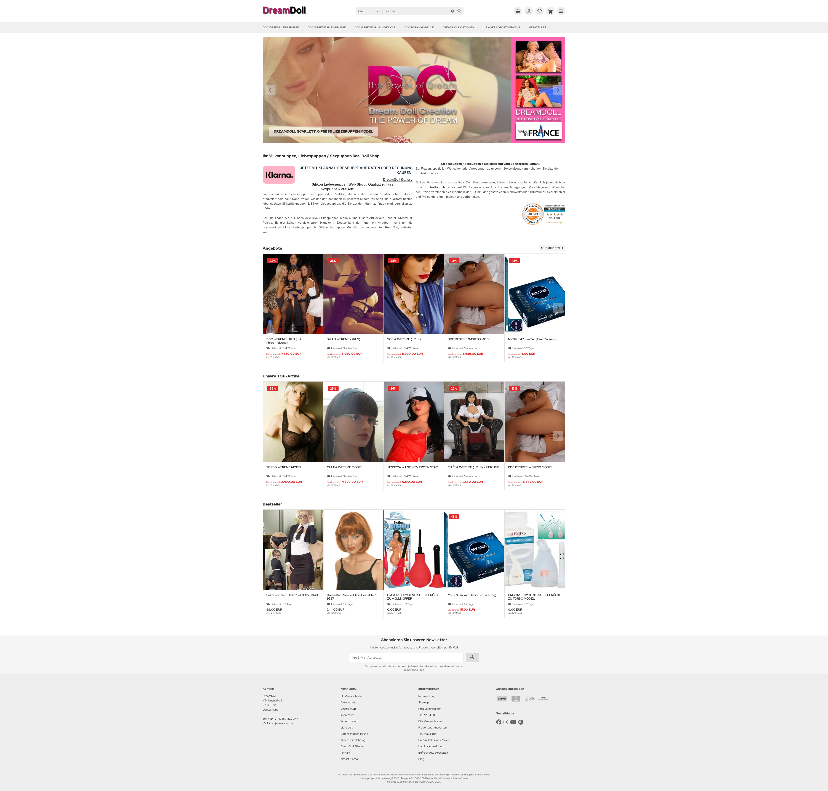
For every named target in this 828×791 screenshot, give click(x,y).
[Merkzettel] (539, 11)
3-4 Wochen (290, 348)
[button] (369, 11)
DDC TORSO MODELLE (419, 27)
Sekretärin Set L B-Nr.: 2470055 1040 (292, 595)
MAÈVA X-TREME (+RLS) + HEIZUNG (473, 467)
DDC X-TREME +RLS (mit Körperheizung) (283, 340)
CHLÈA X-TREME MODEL (345, 467)
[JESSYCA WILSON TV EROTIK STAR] (414, 422)
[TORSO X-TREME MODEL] (293, 422)
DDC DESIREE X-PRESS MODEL (470, 339)
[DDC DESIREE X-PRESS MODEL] (474, 294)
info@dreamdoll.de (281, 723)
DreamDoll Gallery (397, 179)
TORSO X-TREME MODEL (284, 467)
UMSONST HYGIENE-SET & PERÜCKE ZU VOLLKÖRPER (413, 596)
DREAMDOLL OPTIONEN (458, 27)
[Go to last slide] (270, 90)
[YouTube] (513, 722)
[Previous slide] (270, 308)
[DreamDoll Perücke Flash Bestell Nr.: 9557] (353, 550)
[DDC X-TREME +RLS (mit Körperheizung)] (293, 294)
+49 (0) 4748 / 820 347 (283, 718)
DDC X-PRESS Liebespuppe (281, 27)
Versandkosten (381, 774)
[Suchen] (459, 11)
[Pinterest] (520, 722)
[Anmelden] (528, 11)
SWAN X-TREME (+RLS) (343, 339)
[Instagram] (506, 722)
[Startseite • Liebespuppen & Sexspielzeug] (284, 16)
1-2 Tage (529, 348)
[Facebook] (498, 722)
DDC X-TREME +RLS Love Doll (375, 27)
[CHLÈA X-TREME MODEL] (353, 422)
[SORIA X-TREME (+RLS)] (414, 294)
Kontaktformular (436, 187)
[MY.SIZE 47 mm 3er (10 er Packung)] (535, 294)
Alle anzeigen (550, 248)
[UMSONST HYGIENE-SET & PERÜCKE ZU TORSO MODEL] (535, 550)
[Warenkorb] (550, 11)
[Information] (452, 11)
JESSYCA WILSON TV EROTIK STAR (412, 467)
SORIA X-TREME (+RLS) (404, 339)
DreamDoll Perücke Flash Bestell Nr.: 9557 (351, 596)
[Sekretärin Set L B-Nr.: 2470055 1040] (293, 550)
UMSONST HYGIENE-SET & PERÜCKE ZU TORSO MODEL (534, 596)
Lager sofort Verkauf (503, 27)
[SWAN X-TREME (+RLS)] (353, 294)
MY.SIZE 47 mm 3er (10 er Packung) (532, 339)
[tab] (338, 365)
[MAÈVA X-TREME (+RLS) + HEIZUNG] (474, 422)
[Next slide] (558, 90)
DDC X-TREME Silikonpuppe (327, 27)
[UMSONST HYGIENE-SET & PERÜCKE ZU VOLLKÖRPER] (414, 550)
